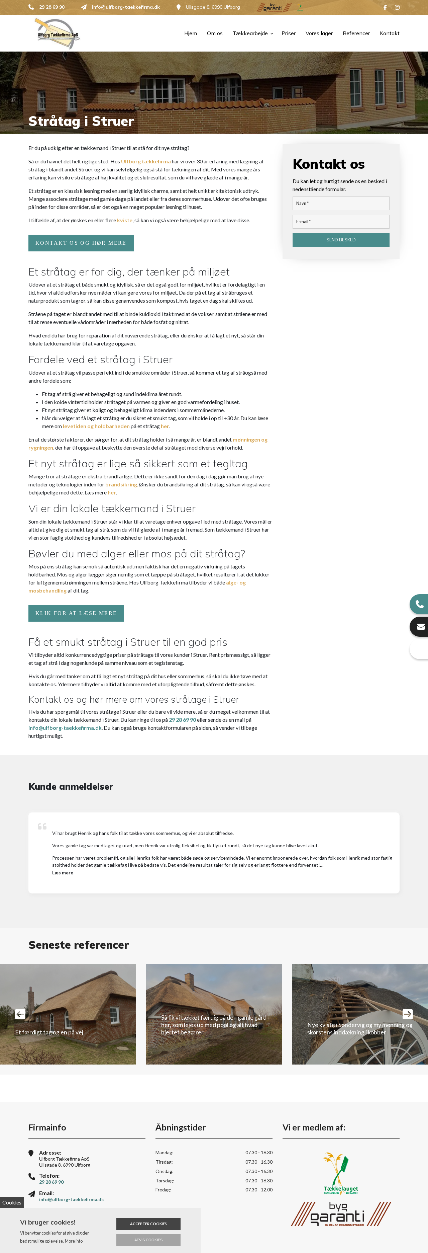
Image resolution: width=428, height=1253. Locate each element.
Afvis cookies (148, 1240)
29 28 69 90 (52, 7)
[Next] (407, 1014)
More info (74, 1241)
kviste (124, 220)
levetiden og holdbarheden (96, 426)
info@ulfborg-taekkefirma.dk (126, 7)
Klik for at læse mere (76, 613)
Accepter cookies (148, 1224)
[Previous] (20, 1014)
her (165, 426)
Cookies (11, 1202)
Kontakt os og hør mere (81, 243)
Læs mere (62, 872)
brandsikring (121, 484)
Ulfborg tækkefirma (146, 161)
